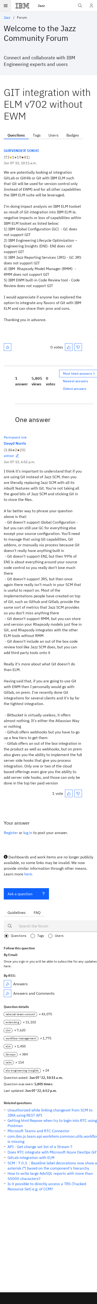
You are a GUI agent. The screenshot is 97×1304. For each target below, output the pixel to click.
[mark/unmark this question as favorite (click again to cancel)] (7, 347)
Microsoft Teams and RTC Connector (38, 1130)
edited (9, 456)
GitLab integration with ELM (31, 1157)
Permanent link (15, 437)
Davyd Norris (15, 443)
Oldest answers (74, 389)
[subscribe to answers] (7, 984)
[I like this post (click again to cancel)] (69, 347)
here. (28, 874)
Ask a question (20, 893)
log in (27, 832)
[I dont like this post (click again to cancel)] (78, 347)
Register (11, 832)
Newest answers (75, 381)
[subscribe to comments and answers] (7, 993)
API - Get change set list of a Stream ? (40, 1146)
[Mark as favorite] (7, 347)
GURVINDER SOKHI (21, 150)
